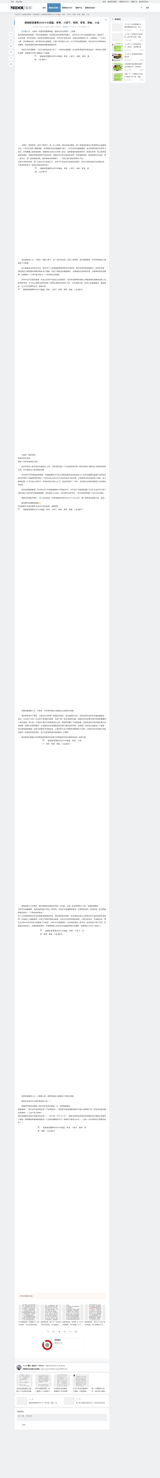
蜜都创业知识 (143, 2)
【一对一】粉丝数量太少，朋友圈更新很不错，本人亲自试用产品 (133, 27)
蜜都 (23, 31)
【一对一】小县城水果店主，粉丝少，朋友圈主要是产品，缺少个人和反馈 (133, 46)
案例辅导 (36, 14)
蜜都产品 (134, 2)
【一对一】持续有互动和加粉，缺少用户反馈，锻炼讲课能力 (133, 36)
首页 (104, 2)
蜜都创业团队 (112, 2)
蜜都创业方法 (124, 2)
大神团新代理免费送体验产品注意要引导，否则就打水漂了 (133, 66)
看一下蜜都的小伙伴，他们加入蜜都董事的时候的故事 (80, 1391)
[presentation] (95, 1378)
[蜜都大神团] (21, 7)
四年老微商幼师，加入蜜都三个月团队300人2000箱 (24, 1391)
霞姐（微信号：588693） (36, 1366)
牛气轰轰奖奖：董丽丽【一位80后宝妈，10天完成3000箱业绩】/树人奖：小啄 (29, 1324)
